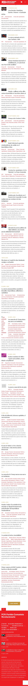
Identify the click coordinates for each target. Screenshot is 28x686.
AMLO (12, 539)
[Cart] (21, 2)
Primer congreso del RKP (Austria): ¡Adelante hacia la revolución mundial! (14, 568)
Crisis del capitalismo (19, 16)
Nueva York (10, 68)
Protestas (17, 97)
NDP (12, 268)
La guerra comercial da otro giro (17, 387)
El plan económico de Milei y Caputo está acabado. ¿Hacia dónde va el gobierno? (12, 358)
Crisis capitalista (17, 482)
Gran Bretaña (4, 18)
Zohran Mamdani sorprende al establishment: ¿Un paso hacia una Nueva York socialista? (13, 62)
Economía (10, 329)
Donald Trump (5, 122)
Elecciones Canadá (6, 268)
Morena (10, 544)
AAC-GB (16, 234)
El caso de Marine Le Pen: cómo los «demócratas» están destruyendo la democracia (11, 447)
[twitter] (2, 619)
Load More (14, 603)
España (3, 97)
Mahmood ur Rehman (18, 237)
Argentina (7, 362)
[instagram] (10, 619)
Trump (22, 264)
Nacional (9, 203)
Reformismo (17, 68)
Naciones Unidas (13, 122)
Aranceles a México (17, 423)
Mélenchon (12, 176)
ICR (2, 16)
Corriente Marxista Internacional (16, 325)
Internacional (8, 16)
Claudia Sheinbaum (17, 541)
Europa (7, 391)
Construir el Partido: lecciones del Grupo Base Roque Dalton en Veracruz (16, 643)
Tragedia (3, 206)
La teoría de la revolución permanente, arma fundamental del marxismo (13, 636)
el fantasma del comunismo (12, 337)
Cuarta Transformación (15, 425)
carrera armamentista (6, 296)
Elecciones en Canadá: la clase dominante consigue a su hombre (13, 261)
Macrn (7, 176)
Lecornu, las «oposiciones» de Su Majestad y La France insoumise (17, 171)
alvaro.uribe (4, 537)
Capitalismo (22, 334)
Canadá (7, 264)
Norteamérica (11, 330)
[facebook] (6, 619)
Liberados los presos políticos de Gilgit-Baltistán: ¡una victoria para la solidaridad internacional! (13, 230)
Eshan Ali (10, 237)
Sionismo (23, 97)
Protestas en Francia (20, 176)
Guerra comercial (14, 396)
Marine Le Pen (14, 455)
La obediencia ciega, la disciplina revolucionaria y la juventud (15, 650)
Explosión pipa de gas (6, 205)
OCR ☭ (3, 203)
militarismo (11, 298)
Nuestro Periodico (15, 624)
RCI (7, 239)
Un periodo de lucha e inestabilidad (11, 535)
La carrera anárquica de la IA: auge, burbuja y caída (16, 38)
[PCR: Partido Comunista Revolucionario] (8, 3)
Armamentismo (21, 295)
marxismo (10, 580)
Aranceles (15, 334)
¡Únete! (4, 624)
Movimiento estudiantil (16, 366)
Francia (3, 176)
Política (24, 537)
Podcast (24, 332)
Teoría (13, 295)
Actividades (15, 323)
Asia (6, 478)
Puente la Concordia (18, 205)
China (17, 149)
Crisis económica (5, 366)
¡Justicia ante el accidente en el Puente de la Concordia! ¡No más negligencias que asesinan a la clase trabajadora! (13, 198)
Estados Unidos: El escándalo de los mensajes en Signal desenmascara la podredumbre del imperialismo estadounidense (11, 507)
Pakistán (3, 239)
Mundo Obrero (13, 537)
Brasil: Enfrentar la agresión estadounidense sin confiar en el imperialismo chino (12, 145)
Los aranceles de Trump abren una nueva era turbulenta (16, 320)
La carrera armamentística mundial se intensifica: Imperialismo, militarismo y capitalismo (12, 291)
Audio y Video (21, 323)
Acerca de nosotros (9, 629)
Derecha (3, 455)
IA (25, 41)
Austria (17, 571)
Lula (24, 151)
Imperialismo (19, 151)
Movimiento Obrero (6, 368)
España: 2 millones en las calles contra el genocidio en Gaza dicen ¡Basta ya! (13, 92)
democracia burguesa (18, 453)
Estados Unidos (12, 151)
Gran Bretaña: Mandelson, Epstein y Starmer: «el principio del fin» (13, 12)
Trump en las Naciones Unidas (16, 118)
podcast (21, 337)
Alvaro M (3, 67)
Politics (18, 264)
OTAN (19, 122)
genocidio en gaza (10, 97)
